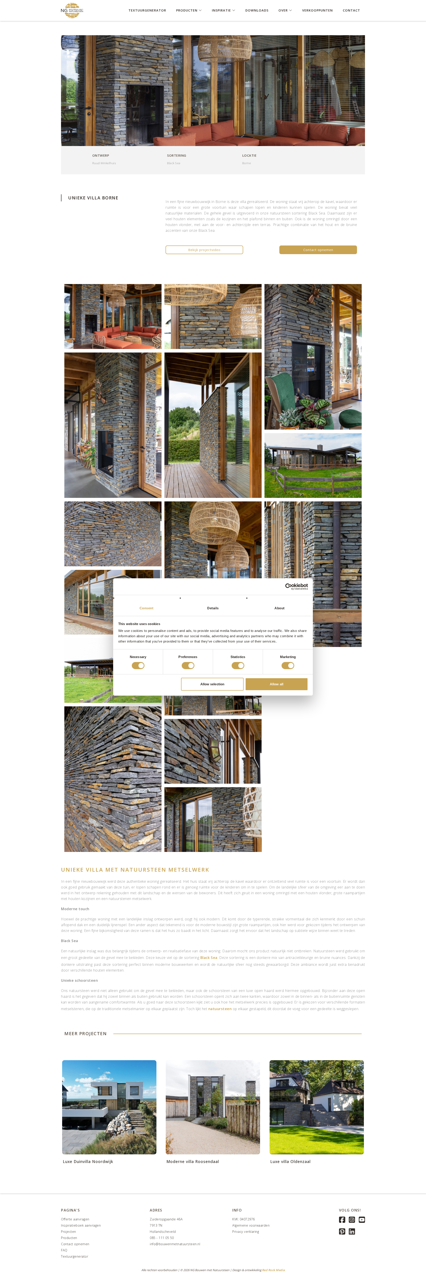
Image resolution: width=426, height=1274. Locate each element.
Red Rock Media (273, 1270)
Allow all (276, 684)
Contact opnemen (318, 250)
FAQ (64, 1250)
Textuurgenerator (147, 10)
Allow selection (212, 684)
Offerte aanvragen (75, 1219)
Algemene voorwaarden (251, 1225)
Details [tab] (213, 608)
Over (283, 10)
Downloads (256, 10)
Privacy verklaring (245, 1231)
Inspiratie (222, 10)
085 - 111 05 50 (162, 1238)
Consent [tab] (147, 608)
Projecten (68, 1231)
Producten (187, 10)
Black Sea (208, 957)
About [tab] (279, 608)
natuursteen (219, 1008)
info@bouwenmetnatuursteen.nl (175, 1244)
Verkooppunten (317, 10)
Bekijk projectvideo (204, 250)
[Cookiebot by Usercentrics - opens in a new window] (288, 586)
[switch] (188, 665)
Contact (351, 10)
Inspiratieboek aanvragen (81, 1225)
